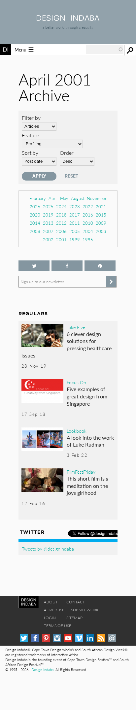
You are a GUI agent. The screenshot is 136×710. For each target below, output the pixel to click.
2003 (101, 231)
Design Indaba (42, 669)
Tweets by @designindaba (48, 548)
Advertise (54, 610)
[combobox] (104, 49)
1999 (74, 239)
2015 (101, 215)
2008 (35, 231)
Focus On (76, 382)
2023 (74, 206)
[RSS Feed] (101, 638)
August (77, 198)
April (53, 198)
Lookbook (76, 430)
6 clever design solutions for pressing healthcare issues (66, 344)
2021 (101, 206)
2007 (48, 231)
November (97, 198)
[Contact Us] (112, 638)
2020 (35, 215)
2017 (74, 215)
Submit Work (85, 610)
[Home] (68, 18)
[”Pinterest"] (100, 265)
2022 (88, 206)
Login (50, 618)
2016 (88, 215)
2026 (35, 206)
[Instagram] (57, 638)
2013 (48, 223)
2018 (61, 215)
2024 (61, 206)
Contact (75, 602)
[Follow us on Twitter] (34, 265)
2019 (48, 215)
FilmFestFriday (81, 471)
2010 (88, 223)
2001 (61, 239)
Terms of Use (57, 625)
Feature (30, 135)
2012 (61, 223)
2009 (101, 223)
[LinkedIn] (90, 638)
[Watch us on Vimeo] (79, 638)
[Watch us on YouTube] (68, 638)
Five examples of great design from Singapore (87, 396)
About (51, 602)
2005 (74, 231)
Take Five (76, 327)
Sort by (30, 152)
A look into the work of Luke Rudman (90, 441)
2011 (74, 223)
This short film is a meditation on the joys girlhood (88, 485)
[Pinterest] (46, 638)
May (64, 198)
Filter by (31, 117)
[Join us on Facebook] (67, 265)
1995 (88, 239)
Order (67, 152)
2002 (48, 239)
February (37, 198)
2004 (88, 231)
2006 (61, 231)
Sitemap (74, 618)
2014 (35, 223)
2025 (48, 206)
